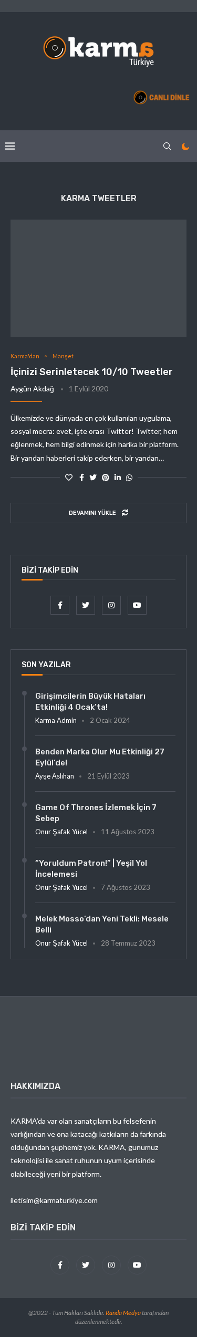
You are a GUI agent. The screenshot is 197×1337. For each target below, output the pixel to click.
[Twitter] (86, 604)
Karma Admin (56, 720)
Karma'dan (25, 356)
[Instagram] (112, 604)
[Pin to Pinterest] (105, 477)
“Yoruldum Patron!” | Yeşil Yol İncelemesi (91, 868)
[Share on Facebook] (81, 477)
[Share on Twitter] (93, 477)
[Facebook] (61, 604)
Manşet (63, 356)
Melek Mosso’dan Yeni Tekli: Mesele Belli (102, 924)
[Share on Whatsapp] (129, 477)
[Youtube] (137, 604)
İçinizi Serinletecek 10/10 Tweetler (92, 372)
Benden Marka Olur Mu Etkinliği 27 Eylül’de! (99, 757)
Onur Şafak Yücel (61, 831)
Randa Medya (123, 1313)
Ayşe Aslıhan (54, 776)
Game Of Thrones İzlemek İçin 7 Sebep (96, 813)
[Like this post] (68, 477)
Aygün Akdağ (32, 388)
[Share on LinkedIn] (118, 477)
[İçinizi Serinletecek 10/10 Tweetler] (98, 278)
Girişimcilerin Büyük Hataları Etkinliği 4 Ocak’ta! (90, 701)
